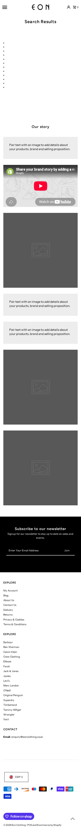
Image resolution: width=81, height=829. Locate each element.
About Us (8, 600)
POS (29, 824)
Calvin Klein (10, 651)
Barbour (8, 642)
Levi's (6, 680)
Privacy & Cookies (13, 619)
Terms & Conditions (14, 624)
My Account (10, 590)
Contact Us (9, 604)
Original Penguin (13, 695)
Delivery (8, 609)
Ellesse (7, 661)
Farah (6, 666)
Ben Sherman (11, 647)
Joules (7, 676)
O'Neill (7, 690)
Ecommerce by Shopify (49, 824)
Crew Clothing (11, 656)
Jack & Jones (10, 671)
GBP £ (19, 776)
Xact (6, 719)
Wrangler (9, 714)
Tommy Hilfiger (12, 709)
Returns (8, 614)
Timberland (10, 704)
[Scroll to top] (72, 818)
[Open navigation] (12, 7)
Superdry (8, 700)
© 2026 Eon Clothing (14, 824)
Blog (5, 595)
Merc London (11, 685)
